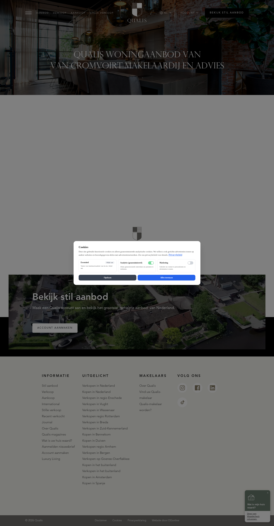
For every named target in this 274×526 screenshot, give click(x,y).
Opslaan (107, 277)
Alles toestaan (166, 277)
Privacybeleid (175, 254)
